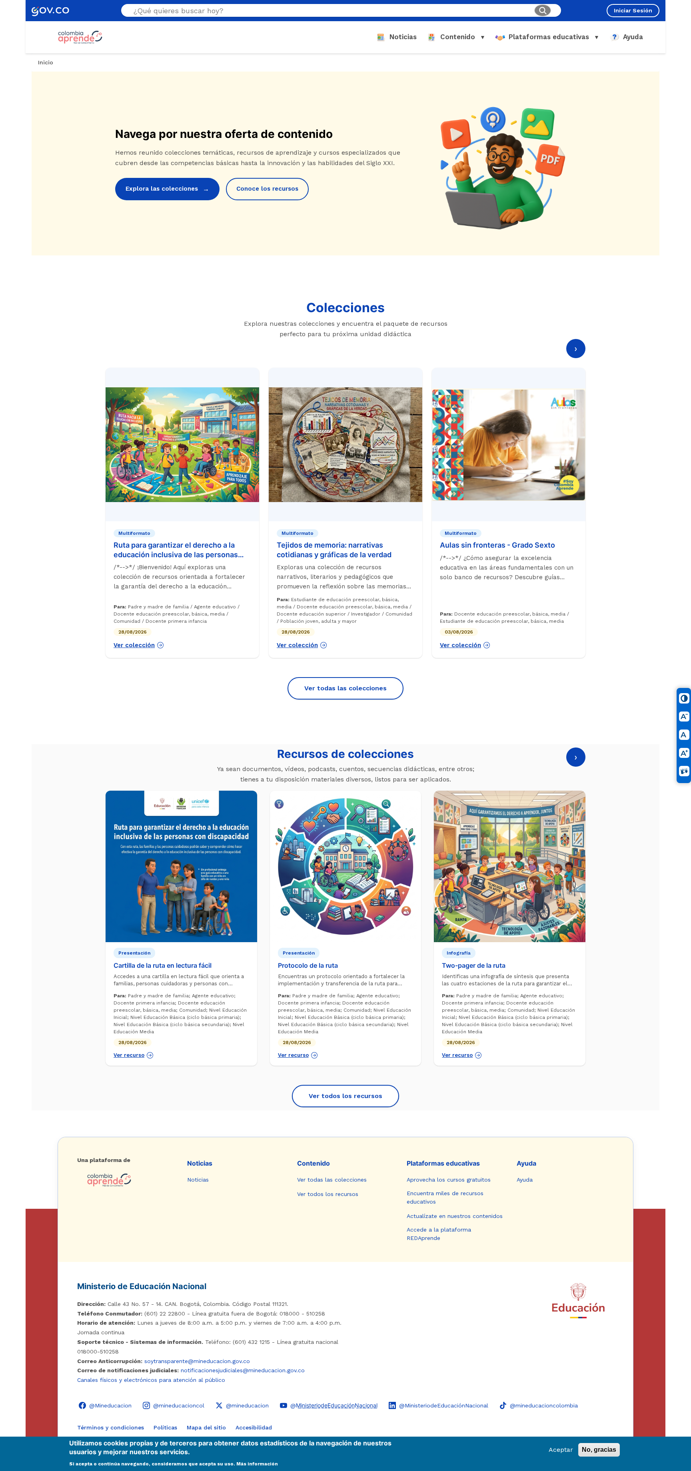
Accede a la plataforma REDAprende (439, 1233)
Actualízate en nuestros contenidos (455, 1216)
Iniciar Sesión (633, 10)
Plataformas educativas (443, 1163)
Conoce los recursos (267, 188)
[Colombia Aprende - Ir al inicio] (80, 37)
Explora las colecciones (167, 189)
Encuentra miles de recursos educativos (445, 1197)
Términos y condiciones (110, 1427)
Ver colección (134, 645)
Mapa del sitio (206, 1427)
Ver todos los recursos (345, 1096)
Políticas (165, 1427)
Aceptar (561, 1449)
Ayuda (526, 1163)
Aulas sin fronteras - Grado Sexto (497, 545)
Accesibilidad (254, 1427)
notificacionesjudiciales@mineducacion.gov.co (243, 1370)
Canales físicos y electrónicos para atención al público (151, 1380)
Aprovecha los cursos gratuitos (449, 1179)
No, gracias (599, 1449)
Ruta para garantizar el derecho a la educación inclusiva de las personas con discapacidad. (176, 554)
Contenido (313, 1163)
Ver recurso (129, 1055)
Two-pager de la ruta (473, 965)
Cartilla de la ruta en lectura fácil (163, 965)
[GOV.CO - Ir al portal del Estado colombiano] (50, 11)
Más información (257, 1464)
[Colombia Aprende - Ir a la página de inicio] (125, 1180)
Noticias (199, 1163)
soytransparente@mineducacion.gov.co (197, 1361)
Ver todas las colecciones (345, 688)
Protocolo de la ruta (308, 965)
